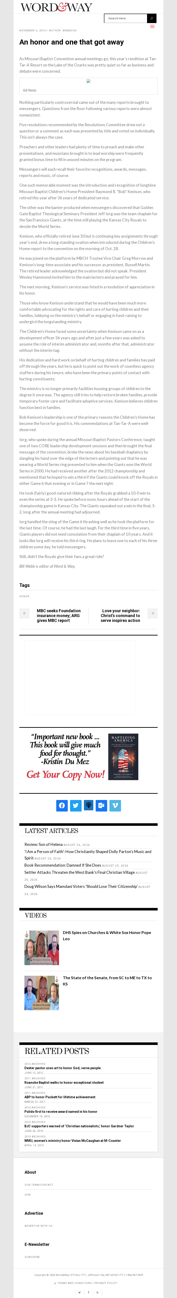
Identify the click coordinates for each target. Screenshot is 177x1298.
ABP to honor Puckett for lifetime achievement (59, 1097)
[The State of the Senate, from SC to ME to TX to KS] (41, 1008)
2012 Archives (35, 1063)
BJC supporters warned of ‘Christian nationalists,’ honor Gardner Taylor (79, 1126)
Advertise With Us (39, 1225)
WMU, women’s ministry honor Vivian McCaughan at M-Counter (72, 1141)
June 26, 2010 (33, 1130)
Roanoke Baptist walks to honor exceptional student (64, 1082)
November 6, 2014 (32, 30)
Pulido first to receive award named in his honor (60, 1111)
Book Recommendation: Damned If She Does (62, 865)
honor (24, 596)
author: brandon (63, 30)
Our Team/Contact (39, 1184)
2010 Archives (35, 1107)
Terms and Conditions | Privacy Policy (87, 1283)
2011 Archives (35, 1078)
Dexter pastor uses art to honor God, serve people (62, 1068)
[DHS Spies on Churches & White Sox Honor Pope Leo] (41, 963)
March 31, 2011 (34, 1101)
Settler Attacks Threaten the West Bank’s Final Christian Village (79, 872)
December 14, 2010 (37, 1116)
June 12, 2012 (33, 1072)
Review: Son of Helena (43, 844)
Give (28, 1194)
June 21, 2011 (33, 1087)
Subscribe (32, 1257)
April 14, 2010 (34, 1145)
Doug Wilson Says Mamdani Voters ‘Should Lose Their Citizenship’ (81, 886)
